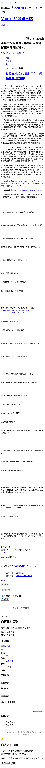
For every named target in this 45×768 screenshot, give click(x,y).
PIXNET (11, 732)
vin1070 (4, 553)
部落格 (9, 61)
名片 (8, 64)
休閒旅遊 (20, 53)
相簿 (8, 58)
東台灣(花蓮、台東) (24, 576)
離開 (13, 763)
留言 (22, 566)
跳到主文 (5, 25)
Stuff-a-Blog (41, 711)
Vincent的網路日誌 (17, 18)
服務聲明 (26, 735)
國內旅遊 (20, 573)
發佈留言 (5, 599)
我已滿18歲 (6, 763)
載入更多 (5, 584)
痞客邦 (17, 566)
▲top (3, 580)
